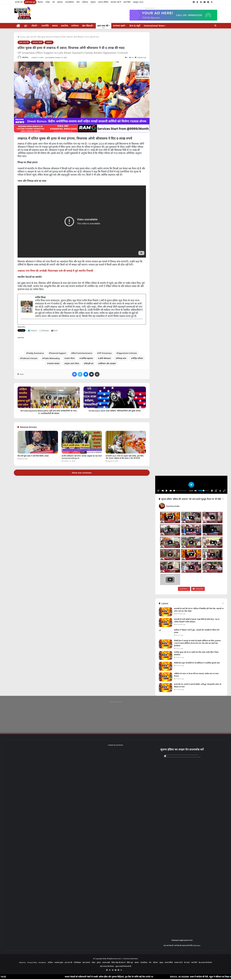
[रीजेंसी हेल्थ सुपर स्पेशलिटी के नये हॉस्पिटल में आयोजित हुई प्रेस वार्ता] (165, 666)
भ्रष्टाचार (60, 2)
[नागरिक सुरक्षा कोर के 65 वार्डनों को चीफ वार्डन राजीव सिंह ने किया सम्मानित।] (165, 655)
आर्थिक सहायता (87, 358)
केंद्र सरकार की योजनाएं (205, 962)
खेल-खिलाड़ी (87, 25)
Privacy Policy (32, 962)
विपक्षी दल (89, 363)
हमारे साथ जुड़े (30, 2)
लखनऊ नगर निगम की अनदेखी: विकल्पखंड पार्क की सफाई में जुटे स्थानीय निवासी (55, 270)
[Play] (167, 491)
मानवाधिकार (69, 2)
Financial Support (58, 353)
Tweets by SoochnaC (115, 745)
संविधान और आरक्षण (108, 363)
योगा (78, 2)
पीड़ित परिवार (137, 358)
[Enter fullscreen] (224, 491)
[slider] (180, 490)
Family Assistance (36, 353)
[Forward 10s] (171, 491)
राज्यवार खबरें (119, 25)
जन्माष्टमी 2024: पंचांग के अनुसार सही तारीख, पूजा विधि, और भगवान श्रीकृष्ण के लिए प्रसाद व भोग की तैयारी (125, 457)
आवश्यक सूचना (58, 962)
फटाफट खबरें (37, 42)
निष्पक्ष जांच (121, 358)
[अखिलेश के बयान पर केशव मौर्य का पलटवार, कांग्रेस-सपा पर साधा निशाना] (165, 676)
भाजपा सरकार (54, 363)
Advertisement (150, 8)
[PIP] (216, 491)
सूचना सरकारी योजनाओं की (123, 966)
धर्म (53, 2)
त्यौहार (93, 962)
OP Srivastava (105, 353)
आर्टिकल (50, 962)
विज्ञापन (40, 2)
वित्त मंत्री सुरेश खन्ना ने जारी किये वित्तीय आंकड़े (33, 456)
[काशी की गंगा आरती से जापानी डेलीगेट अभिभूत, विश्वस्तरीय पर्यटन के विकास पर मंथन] (165, 687)
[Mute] (196, 491)
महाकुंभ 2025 (138, 2)
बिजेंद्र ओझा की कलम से (118, 962)
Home (22, 37)
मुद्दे (25, 25)
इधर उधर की (102, 25)
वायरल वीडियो (103, 2)
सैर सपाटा (187, 962)
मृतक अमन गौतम (72, 363)
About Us (22, 962)
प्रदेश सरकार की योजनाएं (107, 966)
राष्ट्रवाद (93, 2)
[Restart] (158, 491)
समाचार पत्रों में (116, 2)
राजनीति (45, 25)
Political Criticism (29, 358)
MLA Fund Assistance (82, 353)
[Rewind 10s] (162, 491)
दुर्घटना (99, 962)
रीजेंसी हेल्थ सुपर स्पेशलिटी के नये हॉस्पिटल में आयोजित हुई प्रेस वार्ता (197, 663)
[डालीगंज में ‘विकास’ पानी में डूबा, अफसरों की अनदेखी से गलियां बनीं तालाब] (165, 633)
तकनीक (64, 25)
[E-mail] (22, 322)
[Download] (220, 491)
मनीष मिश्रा (25, 57)
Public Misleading (52, 358)
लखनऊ (49, 42)
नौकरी (34, 25)
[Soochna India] (23, 13)
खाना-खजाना (86, 962)
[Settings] (212, 491)
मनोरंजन (75, 25)
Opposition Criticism (127, 353)
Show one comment (82, 472)
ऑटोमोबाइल (77, 962)
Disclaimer (42, 962)
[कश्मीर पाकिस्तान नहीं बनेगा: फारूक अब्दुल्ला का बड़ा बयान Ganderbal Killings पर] (82, 442)
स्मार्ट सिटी (127, 2)
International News (154, 25)
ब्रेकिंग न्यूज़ (130, 962)
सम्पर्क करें (19, 2)
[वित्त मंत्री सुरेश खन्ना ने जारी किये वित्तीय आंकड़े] (38, 442)
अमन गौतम (70, 358)
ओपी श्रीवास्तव (105, 358)
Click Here (196, 945)
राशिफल (85, 2)
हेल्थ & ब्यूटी (134, 25)
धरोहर (47, 2)
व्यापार (55, 25)
